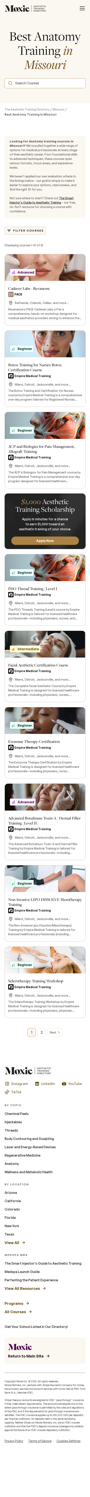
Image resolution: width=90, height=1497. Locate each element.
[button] (82, 8)
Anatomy (12, 1164)
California (13, 1201)
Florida (10, 1218)
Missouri (58, 109)
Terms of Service (39, 1441)
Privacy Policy (14, 1441)
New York (12, 1226)
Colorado (12, 1209)
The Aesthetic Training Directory (27, 109)
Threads (11, 1130)
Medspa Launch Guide (22, 1272)
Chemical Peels (17, 1114)
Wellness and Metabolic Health (29, 1172)
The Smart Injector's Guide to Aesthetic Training (43, 1263)
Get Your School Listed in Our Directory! (36, 1327)
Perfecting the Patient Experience (31, 1280)
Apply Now (45, 541)
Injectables (13, 1122)
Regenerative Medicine (22, 1155)
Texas (9, 1234)
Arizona (11, 1193)
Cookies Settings (69, 1441)
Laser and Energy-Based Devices (30, 1147)
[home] (26, 8)
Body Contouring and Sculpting (29, 1139)
